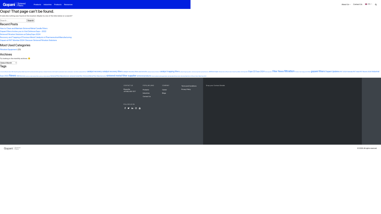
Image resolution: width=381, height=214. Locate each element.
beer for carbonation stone (61, 71)
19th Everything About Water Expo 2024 (20, 71)
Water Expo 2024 (202, 76)
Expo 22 (251, 71)
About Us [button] (345, 4)
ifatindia (350, 72)
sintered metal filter (76, 76)
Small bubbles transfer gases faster (159, 76)
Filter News (278, 71)
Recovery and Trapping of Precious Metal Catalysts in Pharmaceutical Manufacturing (36, 37)
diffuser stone (222, 71)
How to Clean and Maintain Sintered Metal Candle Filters (24, 28)
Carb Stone (76, 71)
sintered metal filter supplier (121, 75)
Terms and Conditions (189, 86)
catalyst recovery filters (112, 71)
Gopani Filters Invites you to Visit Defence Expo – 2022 (23, 31)
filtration (289, 71)
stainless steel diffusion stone (174, 76)
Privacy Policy (186, 89)
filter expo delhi (268, 71)
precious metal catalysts (44, 76)
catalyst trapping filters (170, 71)
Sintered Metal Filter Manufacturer (94, 76)
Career (164, 90)
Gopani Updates (332, 71)
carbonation (70, 71)
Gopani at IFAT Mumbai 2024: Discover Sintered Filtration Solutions (28, 40)
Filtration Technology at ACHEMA (302, 71)
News (12, 75)
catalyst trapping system (185, 71)
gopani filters (318, 71)
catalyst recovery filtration (153, 71)
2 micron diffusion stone (5, 71)
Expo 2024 (260, 71)
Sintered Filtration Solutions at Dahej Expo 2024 (20, 34)
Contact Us (357, 4)
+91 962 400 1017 (130, 91)
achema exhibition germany (36, 71)
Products (37, 4)
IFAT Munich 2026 (365, 72)
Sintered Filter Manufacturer (59, 76)
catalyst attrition (82, 71)
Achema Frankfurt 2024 (49, 71)
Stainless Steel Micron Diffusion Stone (189, 76)
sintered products (144, 76)
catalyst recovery (94, 71)
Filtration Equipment (8, 49)
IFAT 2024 (343, 72)
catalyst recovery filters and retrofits (135, 72)
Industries (48, 4)
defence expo (213, 72)
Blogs (164, 93)
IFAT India (356, 72)
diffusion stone (228, 71)
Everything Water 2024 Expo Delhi (240, 71)
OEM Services (20, 76)
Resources (68, 4)
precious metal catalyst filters (32, 76)
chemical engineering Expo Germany (200, 71)
